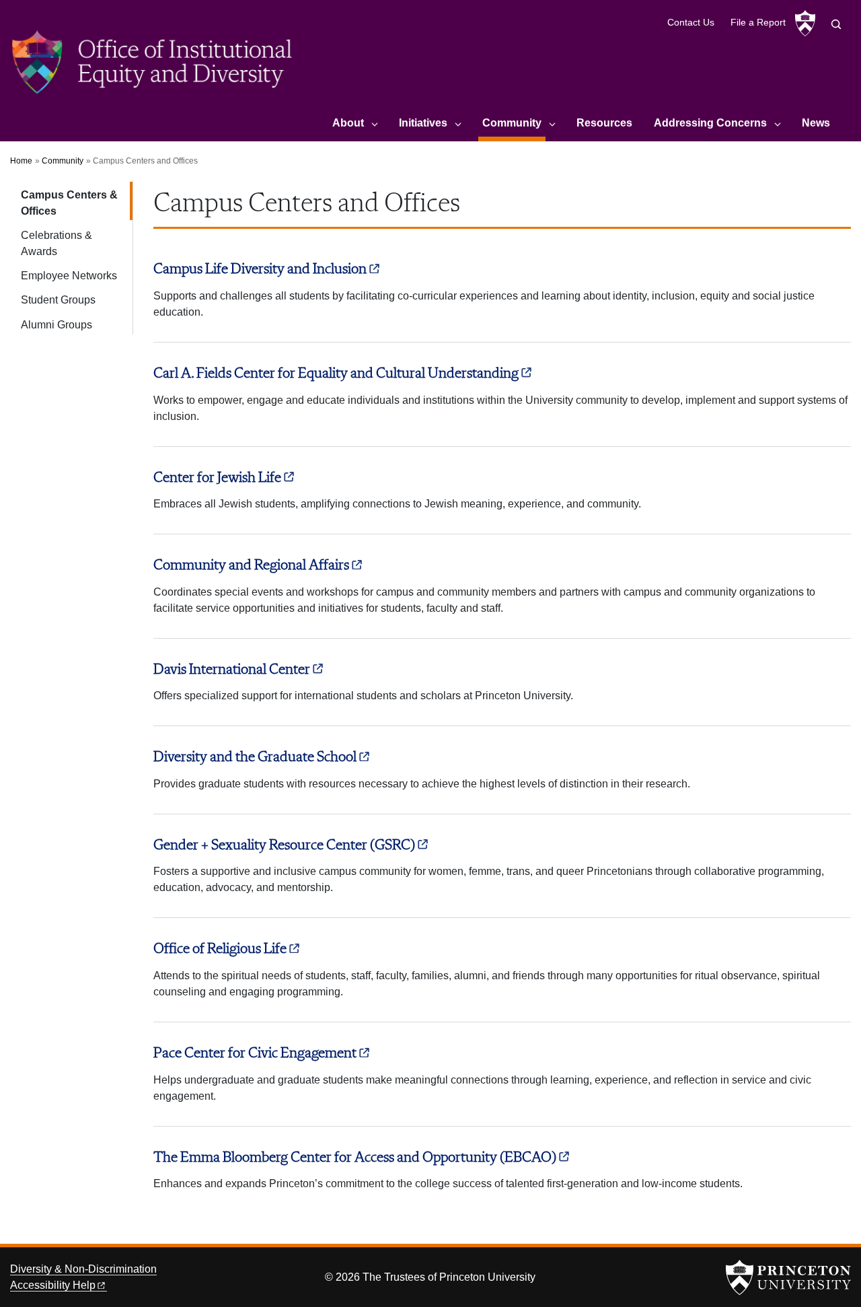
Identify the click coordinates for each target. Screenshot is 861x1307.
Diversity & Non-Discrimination (83, 1269)
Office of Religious (220, 949)
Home (21, 161)
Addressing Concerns (710, 123)
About (348, 123)
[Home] (153, 67)
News (816, 123)
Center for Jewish (217, 477)
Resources (604, 123)
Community (514, 122)
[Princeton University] (805, 23)
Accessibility (53, 1285)
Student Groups (58, 300)
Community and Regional (251, 565)
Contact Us (690, 22)
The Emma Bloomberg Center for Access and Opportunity (354, 1157)
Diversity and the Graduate (255, 757)
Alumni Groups (56, 324)
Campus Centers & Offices (77, 203)
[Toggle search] (836, 24)
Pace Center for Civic (255, 1053)
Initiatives (423, 123)
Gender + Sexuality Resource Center (284, 845)
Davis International (231, 669)
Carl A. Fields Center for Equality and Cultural (336, 373)
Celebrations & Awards (56, 243)
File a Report (758, 22)
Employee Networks (69, 275)
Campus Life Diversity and (260, 269)
